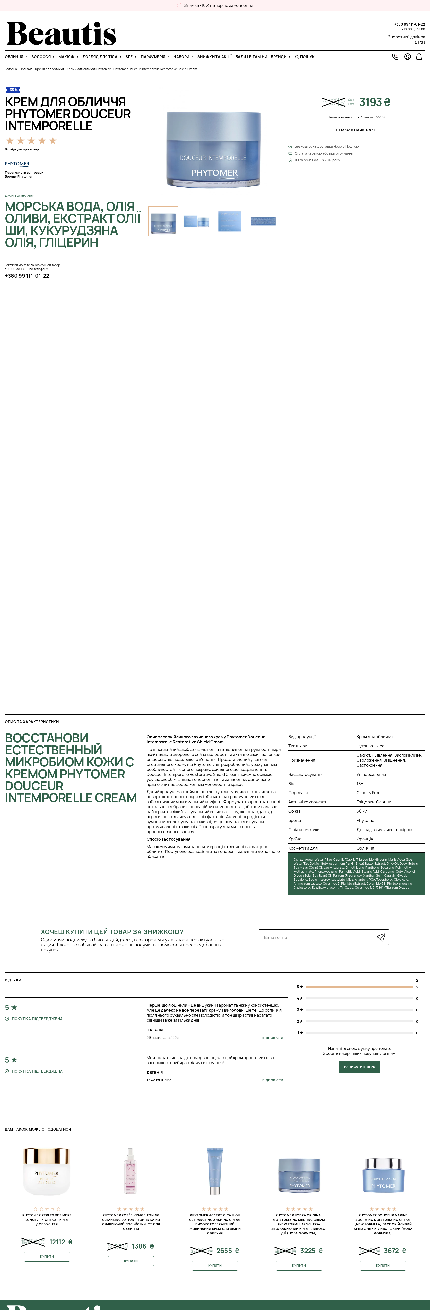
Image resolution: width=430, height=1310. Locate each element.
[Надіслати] (381, 937)
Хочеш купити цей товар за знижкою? (112, 932)
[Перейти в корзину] (419, 57)
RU (422, 43)
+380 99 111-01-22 (409, 24)
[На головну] (61, 43)
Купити (47, 1256)
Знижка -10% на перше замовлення (218, 5)
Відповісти (272, 1038)
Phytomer (366, 820)
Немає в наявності (356, 130)
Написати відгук (359, 1067)
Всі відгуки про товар (22, 149)
